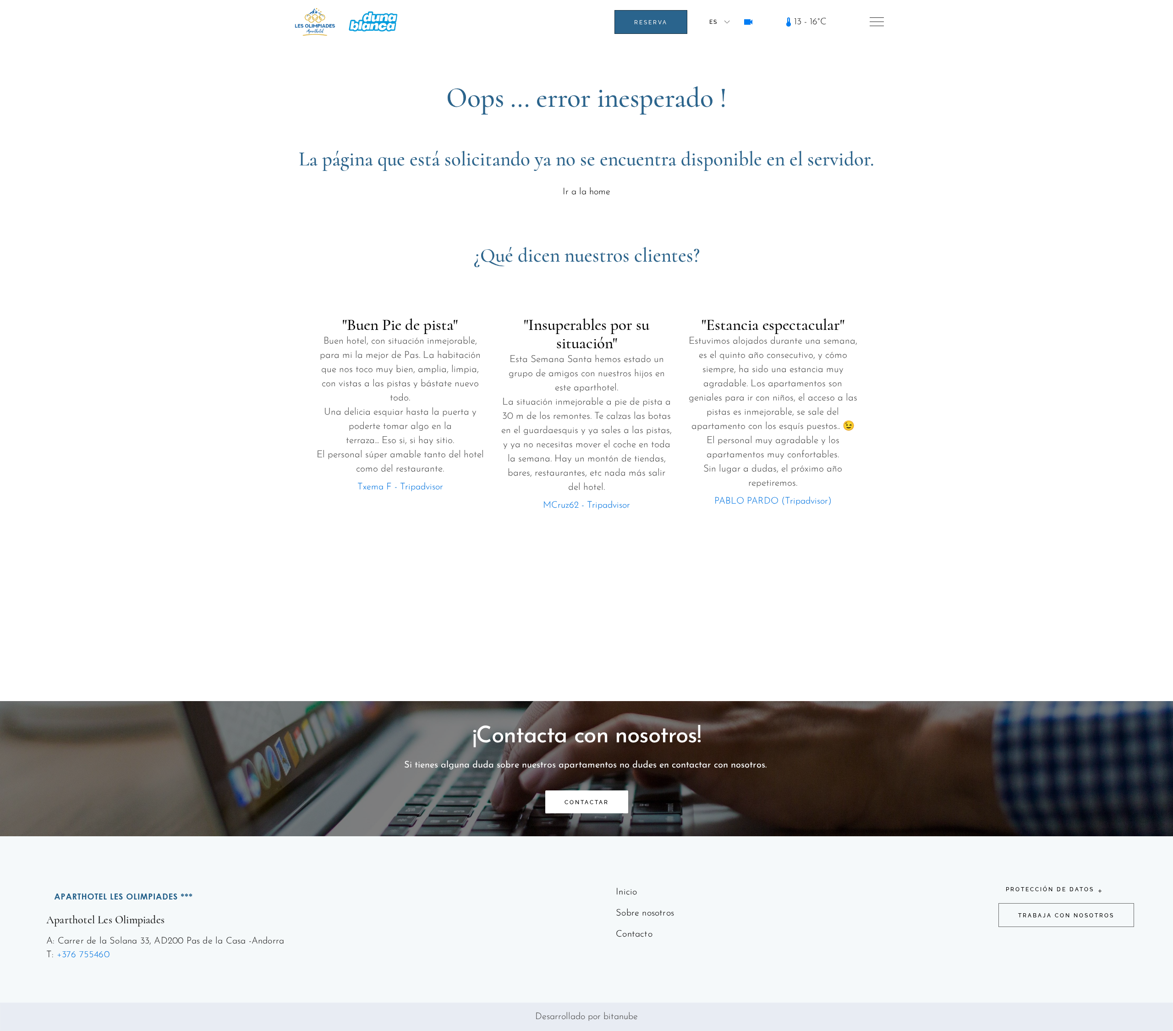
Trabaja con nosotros (1066, 915)
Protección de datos (1050, 889)
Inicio (626, 892)
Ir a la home (586, 192)
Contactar (587, 802)
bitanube (620, 1016)
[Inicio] (315, 22)
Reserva (651, 22)
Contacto (634, 934)
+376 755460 (83, 955)
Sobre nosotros (645, 913)
